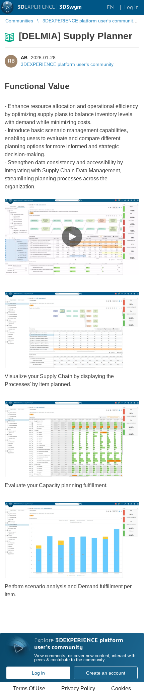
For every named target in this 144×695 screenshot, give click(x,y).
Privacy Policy (78, 688)
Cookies (121, 688)
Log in (38, 673)
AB (24, 57)
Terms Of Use (29, 688)
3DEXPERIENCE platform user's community (67, 64)
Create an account (105, 673)
